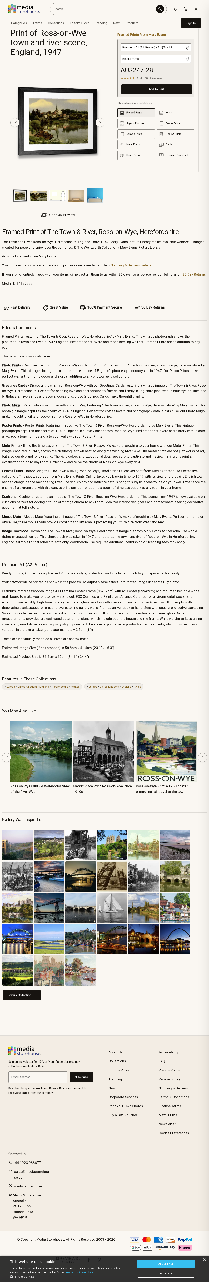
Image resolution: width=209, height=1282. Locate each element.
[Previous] (14, 122)
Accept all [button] (166, 1264)
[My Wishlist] (175, 9)
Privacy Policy (169, 1070)
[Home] (27, 8)
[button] (70, 1276)
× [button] (204, 1259)
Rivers (137, 686)
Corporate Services (123, 1097)
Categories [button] (19, 23)
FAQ (162, 1061)
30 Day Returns (194, 274)
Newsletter (167, 1124)
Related (75, 686)
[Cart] (185, 9)
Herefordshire (60, 686)
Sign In (191, 23)
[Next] (100, 122)
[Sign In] (196, 9)
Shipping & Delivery (173, 1088)
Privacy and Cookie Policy (80, 1272)
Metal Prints (168, 1115)
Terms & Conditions (174, 1097)
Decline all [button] (166, 1273)
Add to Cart (156, 89)
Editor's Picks (79, 23)
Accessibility (168, 1052)
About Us (116, 1052)
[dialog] (104, 1269)
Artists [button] (37, 23)
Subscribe (81, 1077)
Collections (56, 23)
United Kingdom (27, 686)
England (44, 686)
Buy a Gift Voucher (123, 1115)
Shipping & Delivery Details (131, 265)
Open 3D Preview (61, 215)
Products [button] (131, 23)
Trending (101, 23)
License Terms (170, 1106)
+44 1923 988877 (27, 1163)
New (116, 23)
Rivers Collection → (22, 995)
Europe (11, 686)
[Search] (160, 9)
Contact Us (17, 1154)
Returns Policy (170, 1079)
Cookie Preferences (174, 1133)
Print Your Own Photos (126, 1106)
